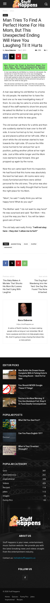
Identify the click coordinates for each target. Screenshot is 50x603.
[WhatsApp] (25, 56)
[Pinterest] (18, 56)
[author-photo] (25, 316)
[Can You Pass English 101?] (9, 437)
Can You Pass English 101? (30, 433)
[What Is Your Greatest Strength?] (9, 450)
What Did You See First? (29, 420)
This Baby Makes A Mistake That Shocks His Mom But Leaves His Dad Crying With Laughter (12, 286)
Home (5, 11)
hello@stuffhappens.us (24, 558)
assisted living (16, 244)
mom (26, 244)
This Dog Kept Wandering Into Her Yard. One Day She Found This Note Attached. (38, 286)
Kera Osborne (10, 50)
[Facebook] (5, 56)
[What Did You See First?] (9, 424)
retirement (8, 247)
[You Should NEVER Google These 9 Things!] (9, 389)
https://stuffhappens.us (25, 324)
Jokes (12, 11)
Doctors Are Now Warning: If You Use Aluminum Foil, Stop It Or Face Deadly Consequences (32, 401)
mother (34, 244)
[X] (12, 56)
